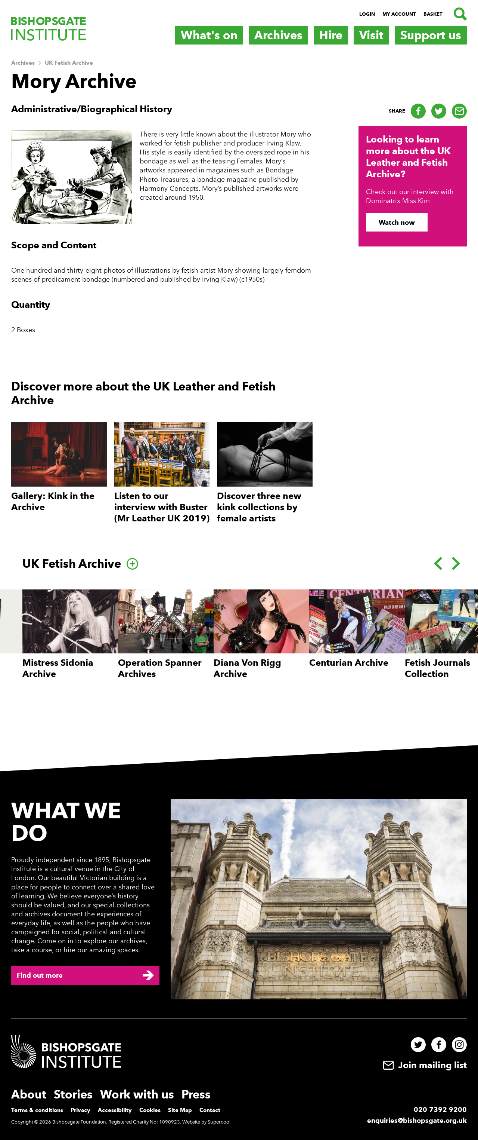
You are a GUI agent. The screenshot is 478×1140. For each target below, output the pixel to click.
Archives (278, 35)
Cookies (150, 1110)
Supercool (219, 1122)
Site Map (180, 1110)
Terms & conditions (37, 1110)
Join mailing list (431, 1065)
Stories (73, 1094)
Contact (209, 1110)
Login (367, 14)
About (28, 1094)
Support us (430, 35)
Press (196, 1094)
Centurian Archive (348, 662)
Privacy (80, 1110)
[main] (239, 398)
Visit (371, 35)
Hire (330, 35)
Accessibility (115, 1110)
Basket (433, 14)
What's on (209, 35)
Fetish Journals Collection (437, 668)
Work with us (137, 1094)
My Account (399, 14)
